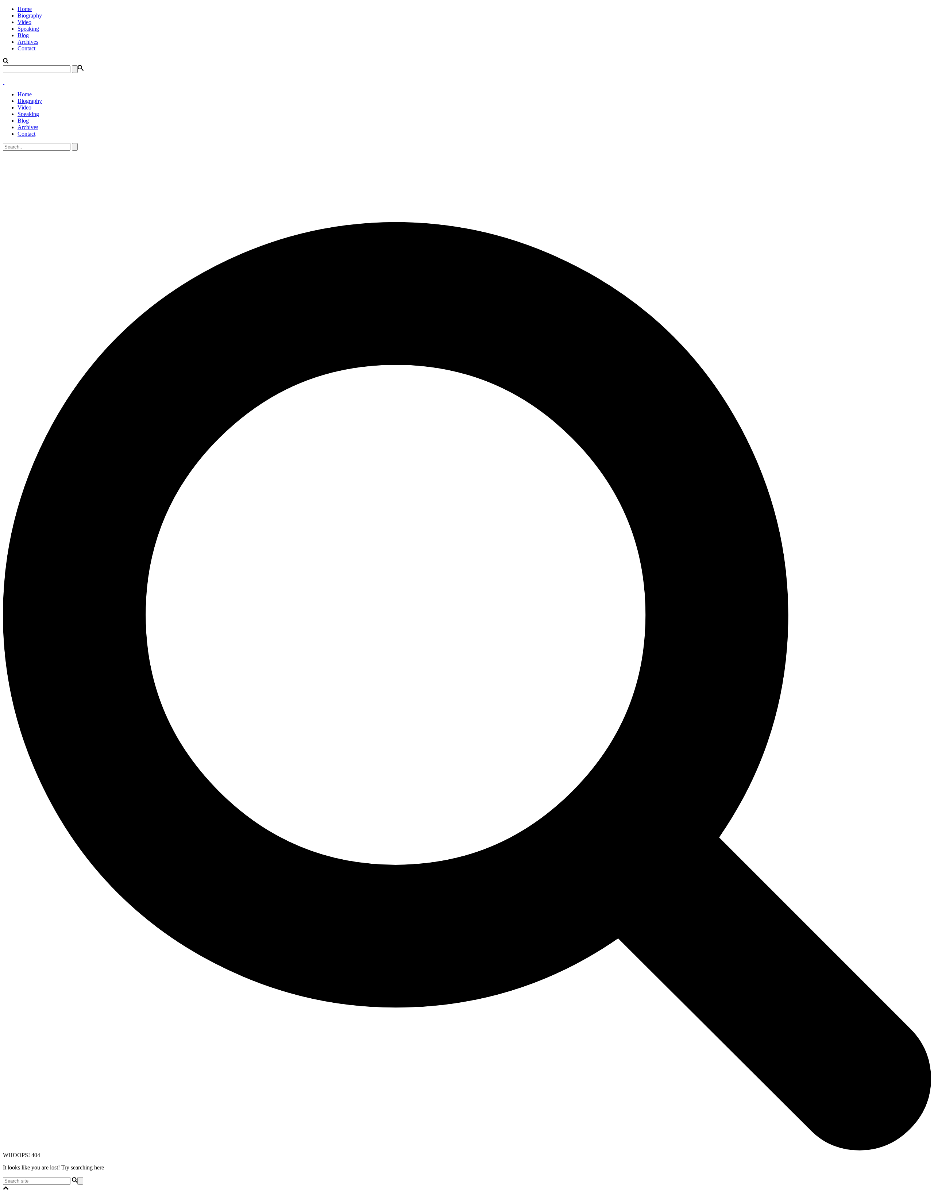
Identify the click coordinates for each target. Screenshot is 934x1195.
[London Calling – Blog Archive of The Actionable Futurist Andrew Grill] (3, 82)
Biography (30, 15)
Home (25, 9)
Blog (23, 35)
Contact (26, 48)
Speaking (28, 29)
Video (24, 22)
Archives (28, 42)
